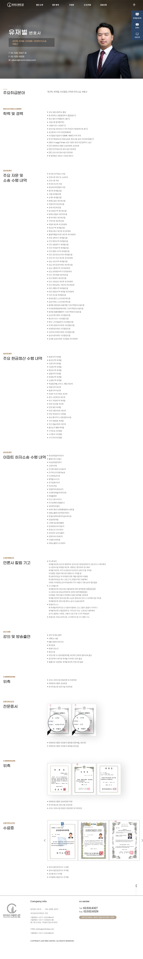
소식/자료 (87, 4)
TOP (136, 885)
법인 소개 (39, 4)
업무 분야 (55, 4)
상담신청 (103, 4)
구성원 (71, 4)
